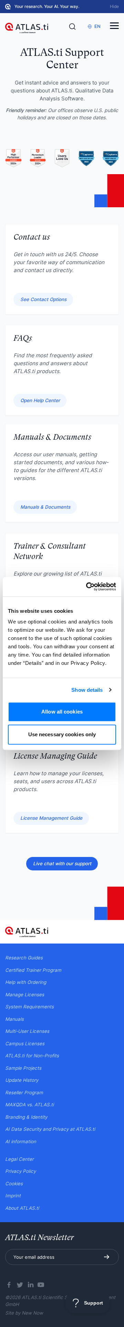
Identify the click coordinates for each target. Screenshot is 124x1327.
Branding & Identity (26, 1117)
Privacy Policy (20, 1171)
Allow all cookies (62, 712)
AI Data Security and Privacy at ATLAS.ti (50, 1129)
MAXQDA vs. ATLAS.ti (29, 1104)
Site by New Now (24, 1313)
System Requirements (29, 1006)
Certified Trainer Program (33, 970)
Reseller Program (24, 1092)
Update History (21, 1080)
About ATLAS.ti (22, 1208)
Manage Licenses (24, 994)
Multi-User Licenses (27, 1031)
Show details (87, 690)
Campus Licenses (24, 1043)
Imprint (13, 1195)
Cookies (14, 1183)
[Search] (72, 26)
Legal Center (19, 1159)
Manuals (14, 1019)
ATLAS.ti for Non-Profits (32, 1055)
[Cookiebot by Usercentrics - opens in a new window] (87, 586)
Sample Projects (23, 1068)
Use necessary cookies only (62, 734)
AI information (20, 1141)
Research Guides (24, 957)
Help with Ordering (25, 982)
